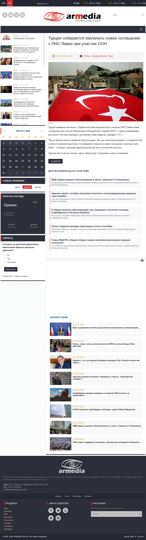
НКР (6, 514)
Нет (8, 259)
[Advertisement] (95, 285)
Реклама (87, 496)
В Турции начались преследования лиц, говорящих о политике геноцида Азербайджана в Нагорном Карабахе (89, 211)
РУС (10, 3)
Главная (58, 496)
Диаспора (8, 517)
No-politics (8, 526)
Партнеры (77, 496)
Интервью (8, 529)
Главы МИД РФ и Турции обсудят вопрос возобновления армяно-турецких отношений (90, 241)
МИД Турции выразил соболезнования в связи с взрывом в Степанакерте (90, 179)
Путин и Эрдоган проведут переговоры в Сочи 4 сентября (81, 226)
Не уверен (11, 262)
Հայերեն (55, 161)
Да (8, 255)
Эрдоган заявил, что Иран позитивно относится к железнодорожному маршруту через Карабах (93, 194)
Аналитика (8, 520)
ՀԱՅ (4, 3)
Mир (111, 56)
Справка (7, 523)
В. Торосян (139, 537)
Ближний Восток (99, 56)
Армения (8, 511)
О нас (67, 496)
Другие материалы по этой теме (68, 171)
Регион (87, 56)
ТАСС (119, 134)
